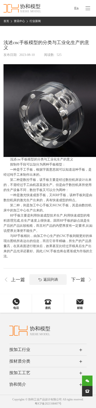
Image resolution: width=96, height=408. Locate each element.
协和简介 (17, 384)
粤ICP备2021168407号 (48, 403)
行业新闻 (35, 21)
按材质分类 (19, 361)
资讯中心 (19, 21)
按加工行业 (19, 349)
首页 (6, 21)
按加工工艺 (19, 372)
